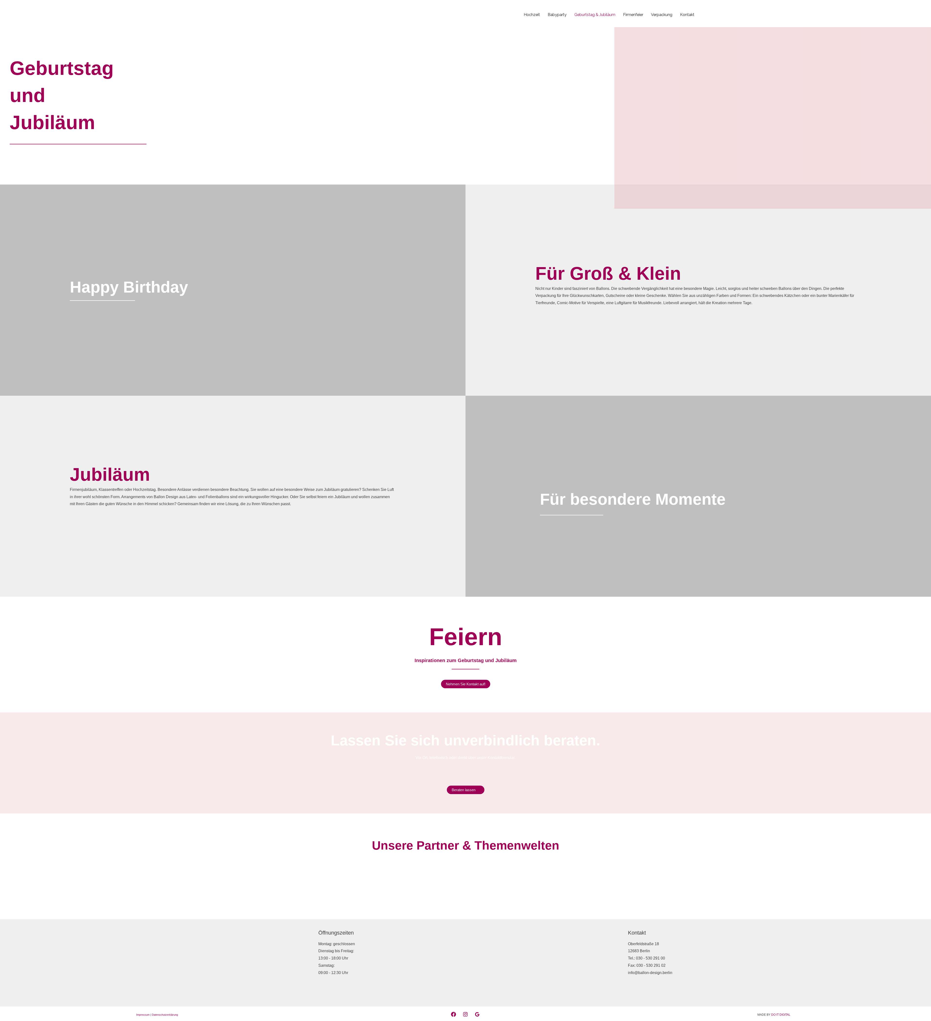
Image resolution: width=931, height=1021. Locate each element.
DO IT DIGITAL (780, 1014)
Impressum (143, 1014)
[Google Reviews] (477, 1014)
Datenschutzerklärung (165, 1014)
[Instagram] (465, 1014)
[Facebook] (453, 1014)
